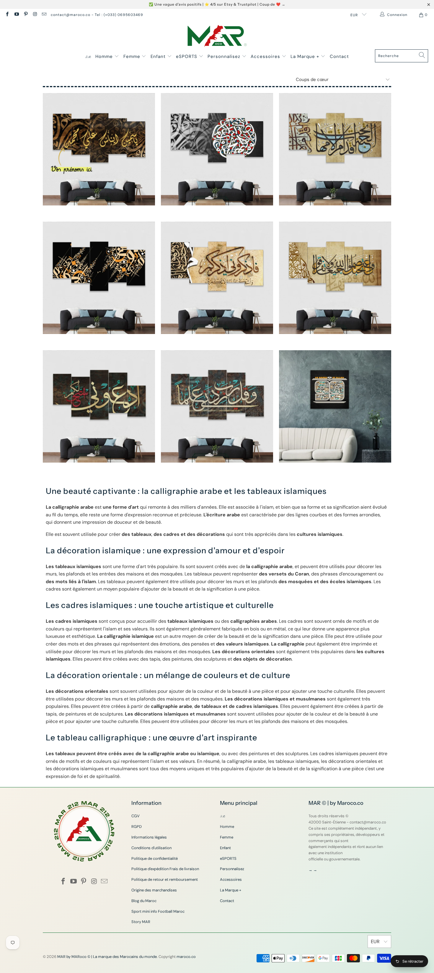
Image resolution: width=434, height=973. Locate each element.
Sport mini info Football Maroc (158, 911)
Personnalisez (225, 56)
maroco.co (186, 956)
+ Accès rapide (98, 172)
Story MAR (140, 921)
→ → (313, 869)
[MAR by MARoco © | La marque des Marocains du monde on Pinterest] (25, 14)
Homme (104, 56)
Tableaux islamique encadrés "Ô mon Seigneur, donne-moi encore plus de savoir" (217, 406)
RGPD (136, 826)
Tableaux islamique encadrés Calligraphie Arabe (99, 278)
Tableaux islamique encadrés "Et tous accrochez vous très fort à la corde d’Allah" (335, 278)
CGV (135, 815)
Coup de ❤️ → (272, 4)
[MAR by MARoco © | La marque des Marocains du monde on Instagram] (34, 14)
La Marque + (306, 56)
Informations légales (149, 837)
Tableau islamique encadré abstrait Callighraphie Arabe (217, 149)
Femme (132, 56)
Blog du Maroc (143, 900)
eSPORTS (187, 56)
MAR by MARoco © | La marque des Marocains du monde (107, 956)
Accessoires (266, 56)
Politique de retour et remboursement (164, 879)
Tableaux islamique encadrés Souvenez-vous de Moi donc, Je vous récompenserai (217, 278)
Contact (339, 56)
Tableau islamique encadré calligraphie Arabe (335, 149)
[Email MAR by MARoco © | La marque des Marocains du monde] (43, 14)
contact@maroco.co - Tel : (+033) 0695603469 (97, 14)
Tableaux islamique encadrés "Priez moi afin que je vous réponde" (99, 406)
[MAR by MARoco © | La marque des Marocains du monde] (217, 36)
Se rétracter (412, 961)
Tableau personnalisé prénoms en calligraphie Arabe (99, 149)
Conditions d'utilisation (151, 847)
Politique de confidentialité (154, 858)
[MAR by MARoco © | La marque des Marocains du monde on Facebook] (6, 14)
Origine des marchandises (154, 890)
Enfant (159, 56)
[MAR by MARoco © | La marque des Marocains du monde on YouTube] (16, 14)
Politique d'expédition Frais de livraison (165, 868)
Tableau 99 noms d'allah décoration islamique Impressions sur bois (335, 406)
